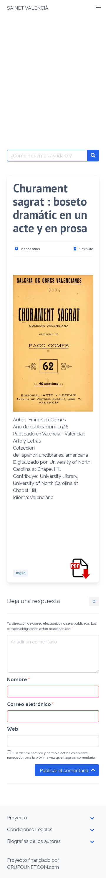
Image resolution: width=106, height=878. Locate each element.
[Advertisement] (53, 72)
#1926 (20, 573)
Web (12, 729)
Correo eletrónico (30, 704)
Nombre (18, 679)
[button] (98, 7)
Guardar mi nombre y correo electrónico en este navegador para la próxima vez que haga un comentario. (51, 755)
